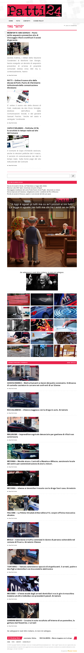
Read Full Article (13, 75)
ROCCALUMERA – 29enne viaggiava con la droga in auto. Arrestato (37, 409)
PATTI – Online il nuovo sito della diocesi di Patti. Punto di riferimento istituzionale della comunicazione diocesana (23, 84)
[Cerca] (73, 176)
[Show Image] (15, 44)
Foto (18, 21)
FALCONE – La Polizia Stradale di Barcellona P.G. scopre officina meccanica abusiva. (41, 514)
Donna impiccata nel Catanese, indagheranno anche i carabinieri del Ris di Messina (32, 192)
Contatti (26, 21)
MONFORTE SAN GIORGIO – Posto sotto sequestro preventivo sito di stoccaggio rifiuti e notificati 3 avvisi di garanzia (24, 36)
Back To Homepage (71, 25)
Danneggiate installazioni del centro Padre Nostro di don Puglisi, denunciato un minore (33, 190)
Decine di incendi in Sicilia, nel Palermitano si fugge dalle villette (27, 186)
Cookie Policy (38, 21)
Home (11, 21)
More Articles (71, 362)
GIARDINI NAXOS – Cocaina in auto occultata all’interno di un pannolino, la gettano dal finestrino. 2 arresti (41, 621)
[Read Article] (20, 44)
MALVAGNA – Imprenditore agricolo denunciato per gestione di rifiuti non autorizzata (40, 435)
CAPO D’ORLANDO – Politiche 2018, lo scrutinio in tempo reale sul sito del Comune (23, 130)
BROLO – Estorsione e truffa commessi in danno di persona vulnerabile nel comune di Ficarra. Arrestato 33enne (41, 541)
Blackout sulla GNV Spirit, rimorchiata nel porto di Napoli (24, 188)
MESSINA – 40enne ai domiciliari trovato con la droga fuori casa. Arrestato (41, 488)
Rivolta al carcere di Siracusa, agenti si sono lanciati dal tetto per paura (29, 194)
